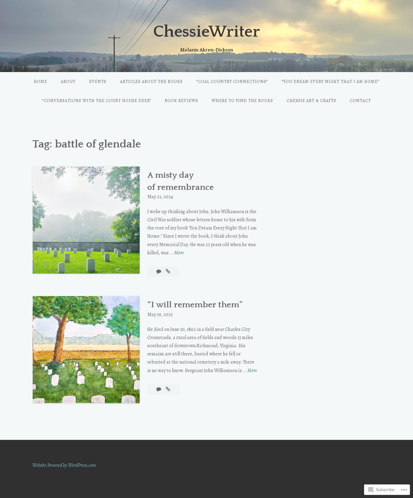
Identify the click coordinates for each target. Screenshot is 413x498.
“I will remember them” (194, 304)
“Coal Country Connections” (232, 81)
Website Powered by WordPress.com (64, 465)
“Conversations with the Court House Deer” (96, 101)
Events (97, 81)
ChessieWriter (206, 32)
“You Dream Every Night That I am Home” (330, 81)
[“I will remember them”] (168, 389)
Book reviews (181, 101)
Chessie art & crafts (311, 101)
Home (40, 81)
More (179, 253)
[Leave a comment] (159, 389)
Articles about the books (151, 81)
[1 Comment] (159, 271)
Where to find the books (242, 101)
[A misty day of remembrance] (168, 271)
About (68, 81)
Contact (360, 101)
